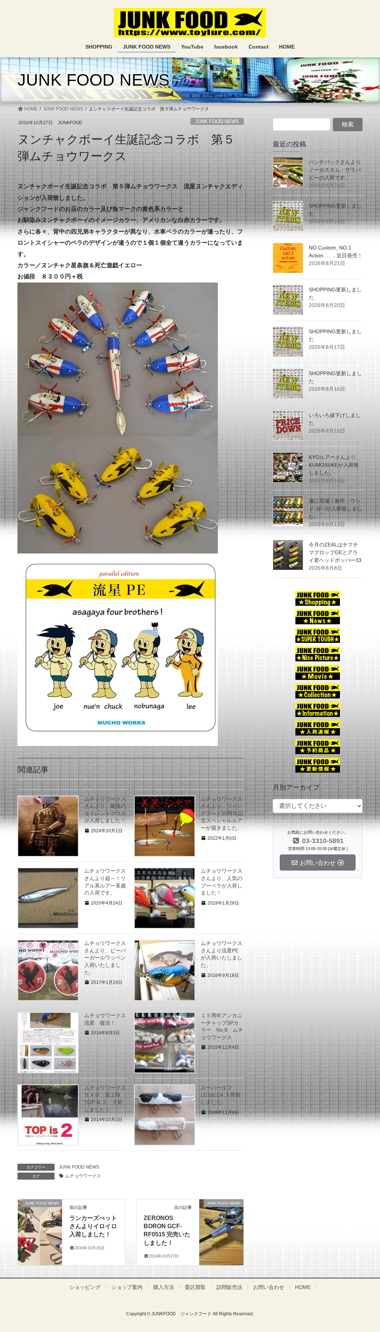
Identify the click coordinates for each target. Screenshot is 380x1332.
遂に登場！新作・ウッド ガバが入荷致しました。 (335, 508)
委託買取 (195, 1287)
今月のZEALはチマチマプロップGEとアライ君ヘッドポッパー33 (335, 552)
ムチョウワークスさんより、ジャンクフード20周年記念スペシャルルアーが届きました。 (222, 813)
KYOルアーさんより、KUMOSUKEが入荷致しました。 (335, 465)
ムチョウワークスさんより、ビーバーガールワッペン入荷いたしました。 (105, 957)
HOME (303, 1287)
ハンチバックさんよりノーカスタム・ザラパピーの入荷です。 (335, 170)
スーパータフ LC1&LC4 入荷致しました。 (220, 1095)
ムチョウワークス (83, 1176)
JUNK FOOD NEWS (217, 121)
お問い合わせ (268, 1287)
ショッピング (85, 1287)
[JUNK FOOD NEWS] (40, 1215)
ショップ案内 (126, 1287)
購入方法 (163, 1287)
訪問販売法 (229, 1287)
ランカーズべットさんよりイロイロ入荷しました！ (93, 1226)
